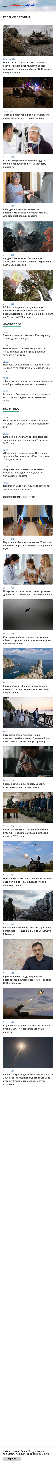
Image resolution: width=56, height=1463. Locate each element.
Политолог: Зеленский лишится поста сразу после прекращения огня (26, 486)
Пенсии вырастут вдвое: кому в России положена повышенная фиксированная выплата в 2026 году (24, 350)
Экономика (12, 323)
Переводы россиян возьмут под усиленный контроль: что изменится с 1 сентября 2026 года (26, 367)
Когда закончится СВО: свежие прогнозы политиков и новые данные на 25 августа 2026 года (25, 439)
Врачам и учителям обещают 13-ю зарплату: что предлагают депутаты (27, 335)
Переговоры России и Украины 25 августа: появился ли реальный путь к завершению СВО (26, 422)
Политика (11, 409)
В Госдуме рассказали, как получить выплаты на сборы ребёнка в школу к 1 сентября (28, 381)
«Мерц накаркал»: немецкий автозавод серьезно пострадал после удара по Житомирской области (24, 471)
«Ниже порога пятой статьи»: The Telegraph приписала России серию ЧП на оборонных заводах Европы (26, 455)
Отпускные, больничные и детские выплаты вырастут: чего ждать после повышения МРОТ (26, 396)
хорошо (12, 1458)
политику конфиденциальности (32, 1454)
